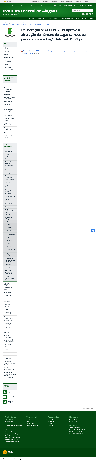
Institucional (34, 23)
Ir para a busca (27, 5)
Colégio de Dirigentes (56, 23)
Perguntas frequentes (32, 425)
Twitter (90, 14)
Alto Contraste (67, 5)
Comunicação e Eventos (11, 424)
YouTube (85, 14)
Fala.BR (84, 18)
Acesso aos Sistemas (54, 18)
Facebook (83, 14)
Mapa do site (77, 5)
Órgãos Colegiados (44, 23)
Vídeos (10, 392)
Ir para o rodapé (37, 5)
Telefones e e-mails (74, 427)
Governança (30, 18)
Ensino (7, 428)
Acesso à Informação (41, 18)
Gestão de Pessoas (10, 432)
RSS (92, 14)
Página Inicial (15, 23)
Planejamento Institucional (12, 437)
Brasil (9, 1)
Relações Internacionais (11, 439)
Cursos (28, 419)
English (90, 5)
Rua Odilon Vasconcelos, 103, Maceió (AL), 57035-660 (77, 430)
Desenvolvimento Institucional (13, 426)
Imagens (10, 402)
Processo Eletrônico (67, 18)
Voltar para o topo (87, 408)
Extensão (7, 430)
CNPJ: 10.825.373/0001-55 (76, 433)
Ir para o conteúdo (8, 5)
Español (84, 5)
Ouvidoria (77, 18)
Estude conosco (30, 423)
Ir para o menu (18, 5)
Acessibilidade (57, 5)
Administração (9, 421)
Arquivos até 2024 (72, 23)
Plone (27, 459)
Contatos (90, 18)
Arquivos (65, 23)
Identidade (11, 397)
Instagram (87, 14)
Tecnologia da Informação (12, 441)
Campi (28, 421)
